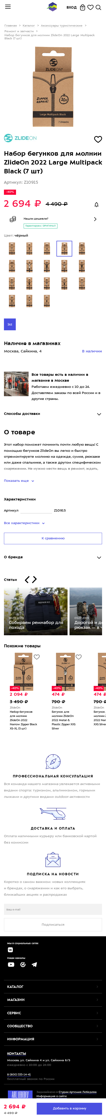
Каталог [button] (15, 987)
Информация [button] (20, 1039)
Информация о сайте (51, 1096)
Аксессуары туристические (62, 25)
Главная (10, 25)
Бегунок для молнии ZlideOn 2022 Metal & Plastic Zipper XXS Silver (63, 720)
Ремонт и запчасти (19, 31)
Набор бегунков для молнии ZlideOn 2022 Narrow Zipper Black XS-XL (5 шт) (23, 720)
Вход (72, 7)
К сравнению (53, 538)
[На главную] (52, 7)
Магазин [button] (16, 1000)
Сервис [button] (14, 1013)
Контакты (16, 1054)
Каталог (29, 25)
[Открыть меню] (8, 7)
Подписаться (53, 924)
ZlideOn (15, 708)
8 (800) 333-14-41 (19, 1075)
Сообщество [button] (20, 1026)
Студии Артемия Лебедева (78, 1092)
